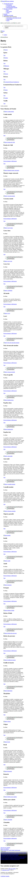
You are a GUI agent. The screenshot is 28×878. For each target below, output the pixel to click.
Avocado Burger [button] (9, 856)
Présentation (9, 5)
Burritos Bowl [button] (17, 856)
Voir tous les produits (5, 847)
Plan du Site (17, 859)
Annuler (7, 876)
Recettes (5, 14)
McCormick (9, 11)
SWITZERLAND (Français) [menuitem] (10, 16)
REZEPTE (3, 856)
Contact (5, 34)
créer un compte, (12, 868)
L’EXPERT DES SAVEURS (7, 852)
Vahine (7, 12)
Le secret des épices (10, 6)
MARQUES (3, 855)
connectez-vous (5, 870)
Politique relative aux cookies (7, 859)
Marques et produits (7, 8)
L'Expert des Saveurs (8, 3)
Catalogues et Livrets (8, 15)
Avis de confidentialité (19, 858)
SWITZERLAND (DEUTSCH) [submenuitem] (13, 18)
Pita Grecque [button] (23, 856)
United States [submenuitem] (9, 19)
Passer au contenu (5, 849)
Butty (7, 10)
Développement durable (11, 7)
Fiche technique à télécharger (10, 161)
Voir (4, 55)
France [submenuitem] (7, 20)
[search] (16, 26)
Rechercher (7, 26)
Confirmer (3, 876)
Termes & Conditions (9, 858)
